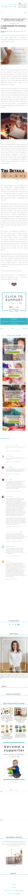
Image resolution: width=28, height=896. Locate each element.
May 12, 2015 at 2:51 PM (11, 579)
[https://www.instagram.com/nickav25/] (15, 625)
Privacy (14, 887)
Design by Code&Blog (14, 893)
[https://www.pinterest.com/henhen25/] (12, 625)
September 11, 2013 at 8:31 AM (13, 451)
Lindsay (8, 496)
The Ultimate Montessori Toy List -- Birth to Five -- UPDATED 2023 (7, 718)
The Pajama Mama (10, 445)
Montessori (10, 31)
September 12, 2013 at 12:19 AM (13, 541)
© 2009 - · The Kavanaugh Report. (14, 890)
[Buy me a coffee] (14, 302)
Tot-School (22, 321)
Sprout (4, 842)
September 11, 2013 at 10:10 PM (13, 526)
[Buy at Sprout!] (14, 864)
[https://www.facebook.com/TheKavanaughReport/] (9, 625)
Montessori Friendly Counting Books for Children (7, 736)
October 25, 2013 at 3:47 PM (12, 556)
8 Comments (14, 319)
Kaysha (7, 467)
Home (12, 328)
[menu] (1, 12)
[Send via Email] (15, 323)
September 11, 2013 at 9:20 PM (13, 474)
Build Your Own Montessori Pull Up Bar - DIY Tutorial (20, 720)
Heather (8, 456)
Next (1, 328)
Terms (14, 884)
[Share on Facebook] (12, 323)
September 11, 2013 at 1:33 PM (13, 462)
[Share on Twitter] (13, 323)
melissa (8, 479)
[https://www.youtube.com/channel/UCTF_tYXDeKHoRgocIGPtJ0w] (18, 625)
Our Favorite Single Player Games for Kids (20, 735)
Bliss (7, 561)
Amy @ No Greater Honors (12, 531)
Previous (25, 328)
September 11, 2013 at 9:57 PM (13, 491)
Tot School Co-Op (18, 31)
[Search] (25, 686)
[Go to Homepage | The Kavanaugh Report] (14, 9)
